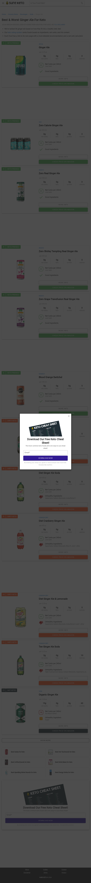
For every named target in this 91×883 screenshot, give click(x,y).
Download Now (46, 458)
